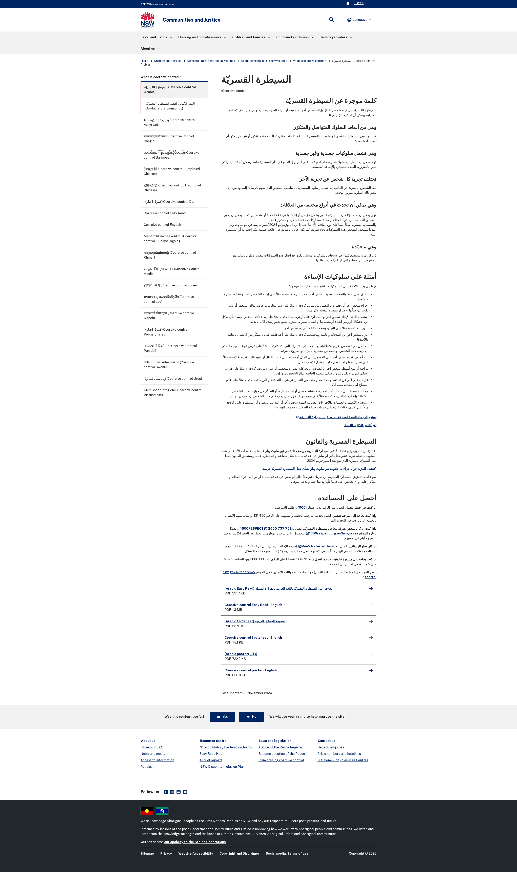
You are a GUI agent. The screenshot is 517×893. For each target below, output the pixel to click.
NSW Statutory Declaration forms (226, 747)
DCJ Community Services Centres (342, 760)
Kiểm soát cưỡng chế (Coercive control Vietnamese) (173, 392)
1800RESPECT (253, 528)
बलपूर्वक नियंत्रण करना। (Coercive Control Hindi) (172, 271)
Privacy (166, 853)
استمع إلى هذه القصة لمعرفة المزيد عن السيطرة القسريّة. (336, 417)
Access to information (157, 760)
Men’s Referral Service (317, 546)
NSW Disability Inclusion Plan (222, 767)
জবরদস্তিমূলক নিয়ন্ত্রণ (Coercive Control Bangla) (169, 138)
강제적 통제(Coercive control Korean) (172, 285)
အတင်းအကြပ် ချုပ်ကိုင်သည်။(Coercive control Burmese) (172, 155)
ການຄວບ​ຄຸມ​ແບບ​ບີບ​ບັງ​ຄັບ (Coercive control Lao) (169, 299)
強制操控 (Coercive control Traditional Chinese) (172, 187)
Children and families (167, 60)
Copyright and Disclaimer (239, 853)
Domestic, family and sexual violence (211, 60)
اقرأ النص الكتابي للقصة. (360, 425)
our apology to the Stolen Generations (195, 842)
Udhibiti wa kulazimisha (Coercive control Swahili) (169, 364)
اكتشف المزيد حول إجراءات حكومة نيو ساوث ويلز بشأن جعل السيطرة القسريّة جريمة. (319, 469)
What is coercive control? (309, 60)
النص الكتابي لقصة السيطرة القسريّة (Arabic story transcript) (170, 106)
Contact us (326, 741)
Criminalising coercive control (281, 760)
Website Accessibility (195, 853)
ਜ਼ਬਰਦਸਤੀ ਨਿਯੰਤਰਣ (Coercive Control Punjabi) (170, 348)
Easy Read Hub (211, 754)
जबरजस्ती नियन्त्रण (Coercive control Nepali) (169, 315)
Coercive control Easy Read (165, 213)
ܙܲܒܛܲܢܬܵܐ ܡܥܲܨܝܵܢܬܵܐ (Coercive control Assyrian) (170, 122)
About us (148, 741)
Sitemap (147, 853)
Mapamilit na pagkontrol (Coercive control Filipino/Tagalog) (170, 238)
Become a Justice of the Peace (281, 754)
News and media (153, 754)
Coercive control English (162, 225)
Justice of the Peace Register (280, 747)
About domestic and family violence (264, 60)
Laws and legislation (275, 741)
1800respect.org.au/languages (331, 533)
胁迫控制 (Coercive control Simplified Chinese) (172, 171)
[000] (302, 507)
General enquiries (330, 747)
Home (144, 60)
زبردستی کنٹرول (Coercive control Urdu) (173, 379)
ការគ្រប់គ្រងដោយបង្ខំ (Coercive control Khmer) (170, 255)
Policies (146, 767)
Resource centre (213, 741)
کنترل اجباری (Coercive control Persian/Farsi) (166, 332)
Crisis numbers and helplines (339, 754)
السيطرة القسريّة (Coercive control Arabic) (170, 89)
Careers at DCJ (152, 747)
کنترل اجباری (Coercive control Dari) (170, 202)
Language (359, 19)
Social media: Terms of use (287, 853)
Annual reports (211, 760)
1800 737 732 (280, 528)
